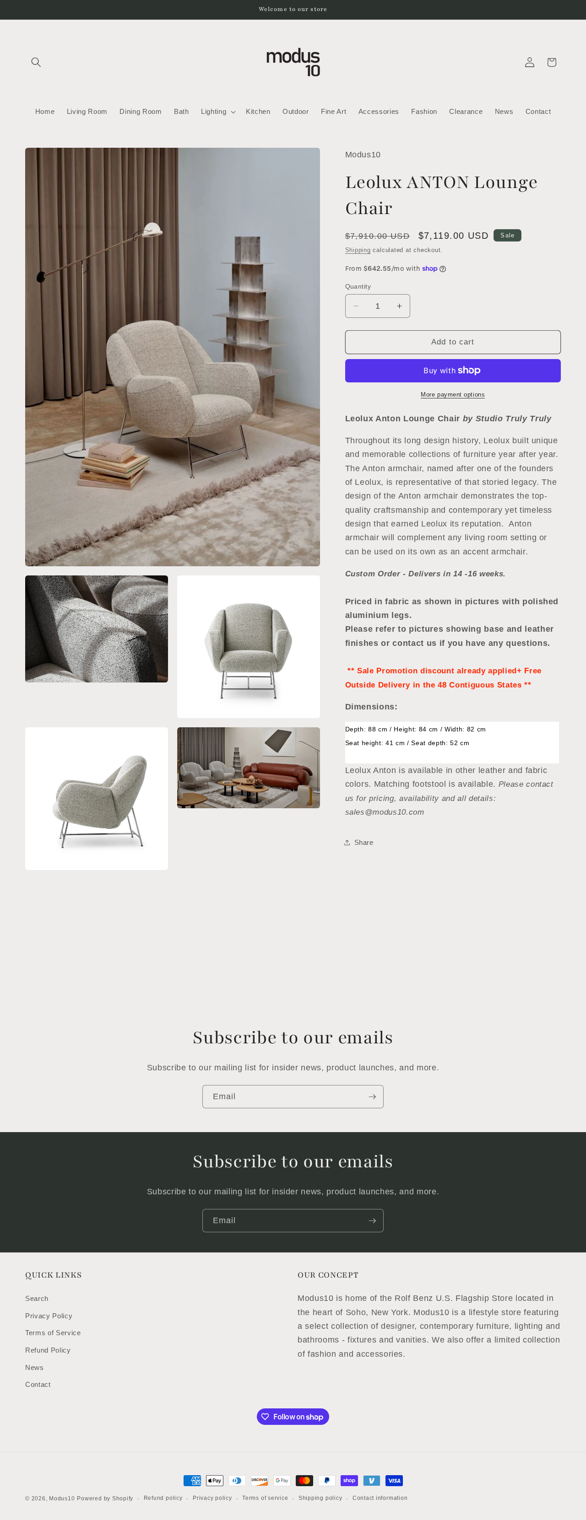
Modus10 (62, 1498)
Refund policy (163, 1498)
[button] (36, 62)
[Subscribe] (372, 1097)
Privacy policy (212, 1498)
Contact (38, 1384)
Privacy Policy (48, 1315)
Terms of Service (53, 1333)
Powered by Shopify (105, 1498)
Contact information (380, 1498)
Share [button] (364, 842)
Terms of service (265, 1498)
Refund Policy (48, 1350)
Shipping (358, 250)
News (34, 1367)
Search (37, 1298)
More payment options (453, 394)
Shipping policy (320, 1498)
